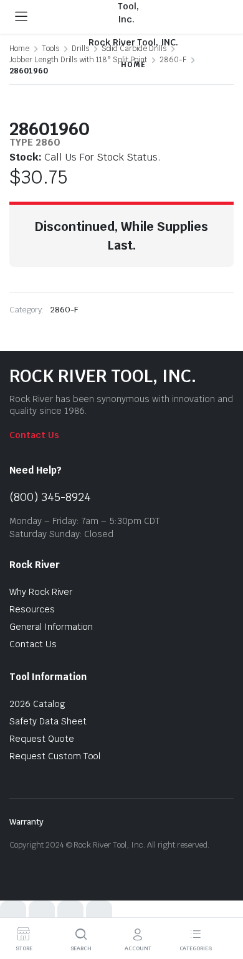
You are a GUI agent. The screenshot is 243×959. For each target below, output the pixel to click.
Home (19, 49)
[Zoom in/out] (13, 914)
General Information (51, 626)
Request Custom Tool (54, 756)
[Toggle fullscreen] (42, 914)
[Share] (70, 914)
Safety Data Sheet (48, 721)
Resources (32, 609)
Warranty (26, 821)
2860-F (64, 309)
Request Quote (41, 738)
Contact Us (34, 435)
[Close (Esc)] (99, 914)
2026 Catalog (37, 703)
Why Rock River (40, 591)
